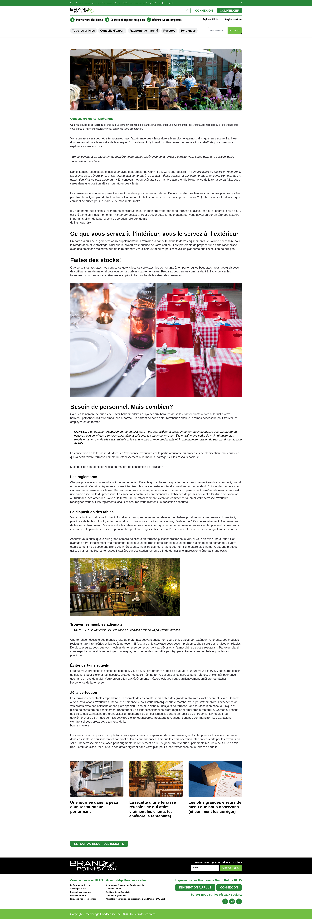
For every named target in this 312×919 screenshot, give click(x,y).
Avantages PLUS (78, 889)
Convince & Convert (161, 171)
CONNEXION (204, 10)
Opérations (105, 118)
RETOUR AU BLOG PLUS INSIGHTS (99, 843)
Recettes (169, 30)
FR (241, 3)
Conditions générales (116, 895)
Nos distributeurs (78, 895)
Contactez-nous (113, 889)
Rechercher (234, 31)
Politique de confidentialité (118, 892)
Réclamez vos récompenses (83, 899)
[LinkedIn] (239, 901)
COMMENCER (229, 10)
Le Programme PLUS (80, 885)
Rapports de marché (144, 30)
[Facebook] (225, 901)
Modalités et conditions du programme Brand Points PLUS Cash (136, 899)
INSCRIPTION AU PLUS (195, 887)
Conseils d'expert (112, 30)
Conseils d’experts (83, 118)
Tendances (188, 30)
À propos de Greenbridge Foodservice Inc (125, 885)
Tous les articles (83, 30)
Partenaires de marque (80, 892)
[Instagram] (232, 901)
